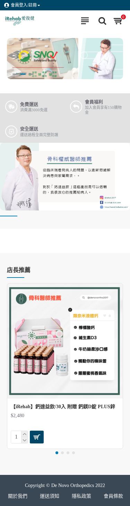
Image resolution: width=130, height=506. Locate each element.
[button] (56, 452)
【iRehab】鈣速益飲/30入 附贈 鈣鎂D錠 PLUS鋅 (63, 406)
